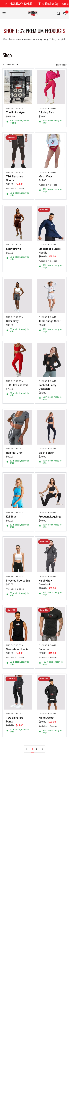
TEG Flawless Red (17, 385)
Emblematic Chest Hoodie (49, 250)
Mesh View (45, 176)
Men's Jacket (46, 717)
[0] (63, 13)
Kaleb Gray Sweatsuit (45, 582)
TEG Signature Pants (14, 719)
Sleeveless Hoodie (17, 649)
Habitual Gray (14, 452)
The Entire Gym (14, 108)
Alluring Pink (46, 112)
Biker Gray (12, 321)
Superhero (45, 649)
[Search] (58, 13)
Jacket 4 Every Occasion (47, 387)
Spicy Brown (13, 248)
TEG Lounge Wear (49, 321)
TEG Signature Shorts (14, 178)
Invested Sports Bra (18, 580)
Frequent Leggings (50, 516)
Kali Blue (11, 516)
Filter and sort (13, 64)
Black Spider (46, 452)
